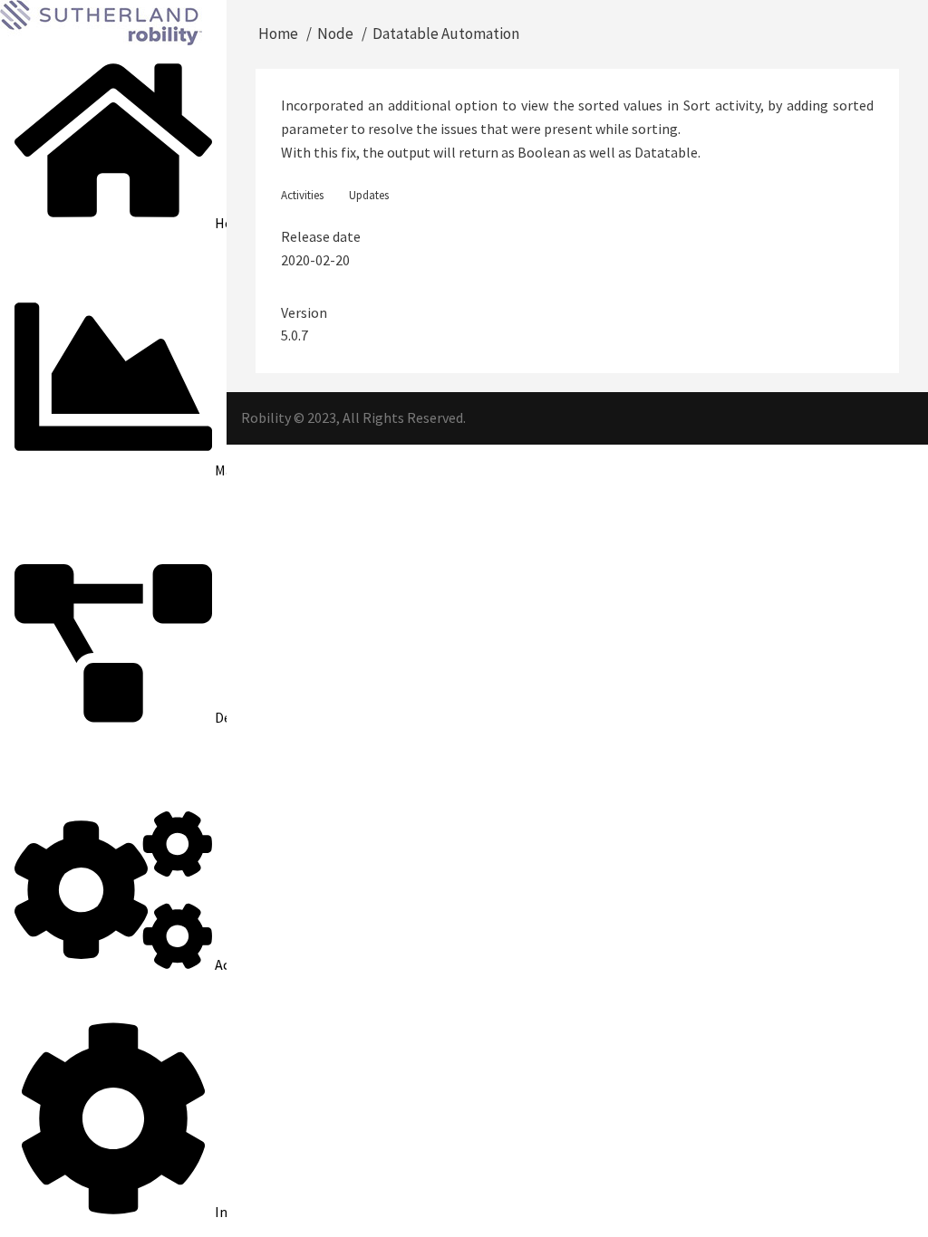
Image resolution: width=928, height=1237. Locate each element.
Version (304, 312)
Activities (302, 195)
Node (335, 33)
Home (278, 33)
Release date (321, 236)
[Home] (101, 21)
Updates (369, 195)
